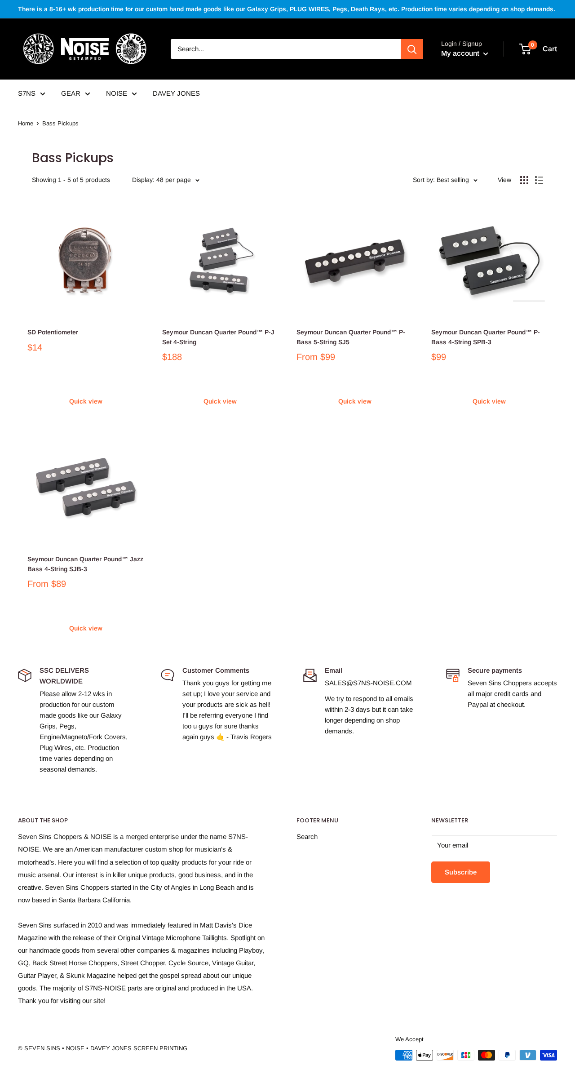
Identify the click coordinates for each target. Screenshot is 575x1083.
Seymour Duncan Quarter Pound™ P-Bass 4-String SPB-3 (485, 337)
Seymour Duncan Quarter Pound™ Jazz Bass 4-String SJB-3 (85, 564)
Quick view (85, 401)
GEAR (70, 93)
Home (25, 123)
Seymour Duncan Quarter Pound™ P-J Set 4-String (218, 337)
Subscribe (461, 872)
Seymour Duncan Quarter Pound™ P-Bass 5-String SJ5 (350, 337)
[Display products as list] (539, 180)
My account (461, 53)
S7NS (26, 93)
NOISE (116, 93)
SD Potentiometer (52, 332)
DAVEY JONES (176, 93)
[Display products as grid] (524, 180)
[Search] (412, 49)
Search (307, 836)
